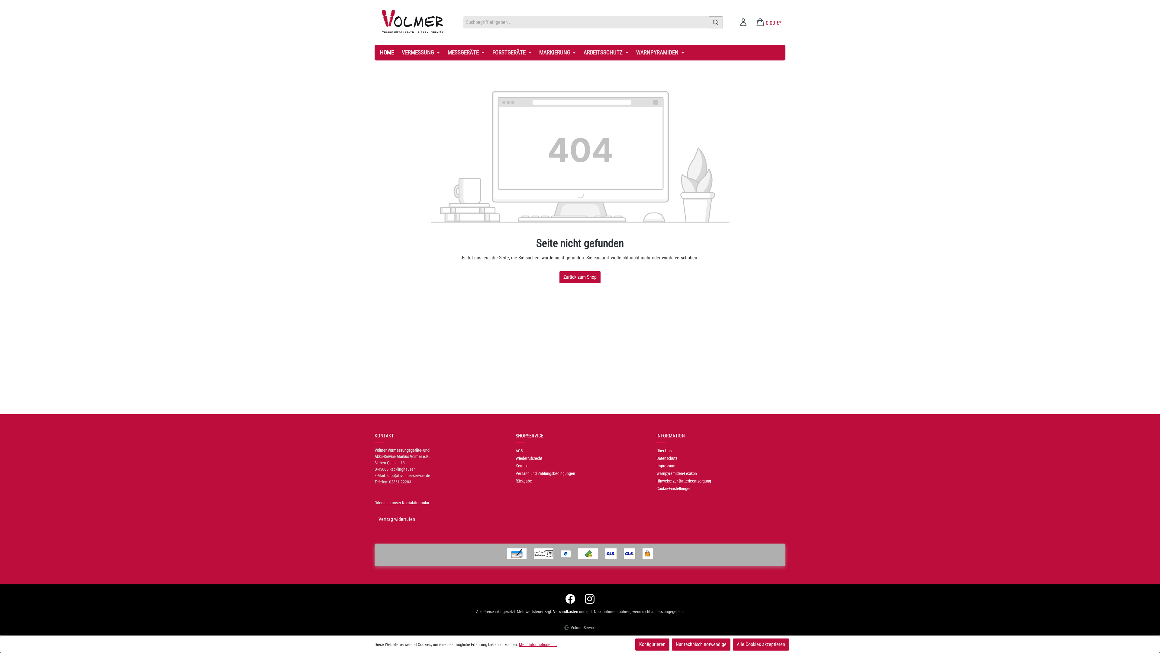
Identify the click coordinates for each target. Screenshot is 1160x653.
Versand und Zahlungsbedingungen (545, 473)
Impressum (665, 465)
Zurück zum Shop (580, 277)
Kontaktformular (415, 502)
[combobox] (586, 22)
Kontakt (522, 465)
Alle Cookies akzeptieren (761, 644)
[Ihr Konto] (743, 22)
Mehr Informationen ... (538, 644)
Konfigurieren (652, 644)
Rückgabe (524, 481)
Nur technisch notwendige (701, 644)
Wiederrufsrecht (529, 458)
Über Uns (664, 450)
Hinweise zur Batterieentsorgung (683, 481)
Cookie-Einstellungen (673, 488)
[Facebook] (570, 599)
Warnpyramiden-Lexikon (676, 473)
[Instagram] (589, 599)
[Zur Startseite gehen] (413, 21)
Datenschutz (666, 458)
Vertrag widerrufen (397, 519)
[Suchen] (716, 22)
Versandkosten (565, 611)
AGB (519, 450)
